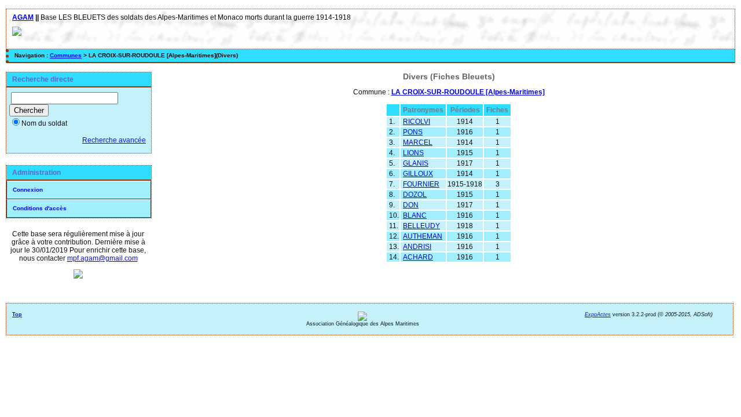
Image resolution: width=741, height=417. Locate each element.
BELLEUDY (421, 226)
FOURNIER (421, 184)
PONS (413, 132)
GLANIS (415, 163)
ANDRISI (417, 247)
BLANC (415, 215)
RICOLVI (416, 122)
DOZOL (415, 195)
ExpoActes (598, 314)
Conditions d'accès (40, 208)
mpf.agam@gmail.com (102, 258)
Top (17, 314)
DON (411, 205)
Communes (66, 55)
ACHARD (418, 257)
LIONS (413, 153)
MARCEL (417, 142)
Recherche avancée (114, 140)
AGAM (23, 17)
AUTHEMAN (422, 236)
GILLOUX (418, 174)
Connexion (28, 189)
